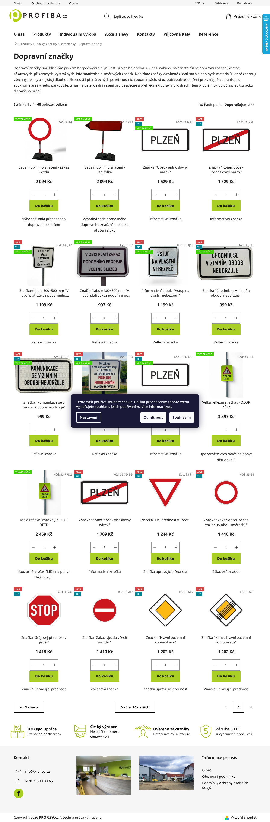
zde (168, 406)
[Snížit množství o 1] (33, 194)
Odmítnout (153, 417)
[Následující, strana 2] (238, 707)
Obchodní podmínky (45, 3)
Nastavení (88, 417)
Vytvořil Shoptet (244, 817)
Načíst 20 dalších (135, 707)
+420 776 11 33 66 (38, 781)
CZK (197, 3)
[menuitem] (19, 34)
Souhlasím (182, 417)
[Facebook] (18, 793)
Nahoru (31, 707)
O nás (18, 3)
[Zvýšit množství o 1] (54, 194)
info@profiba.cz (37, 771)
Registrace (244, 3)
